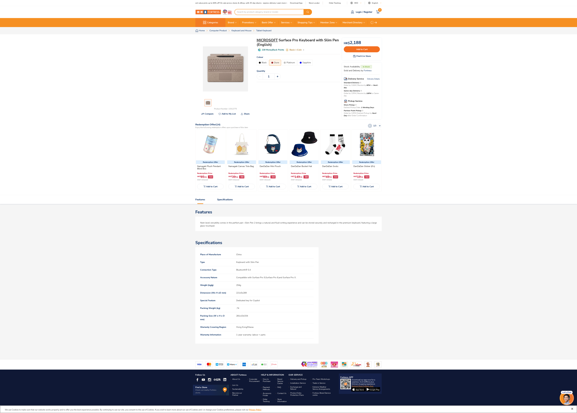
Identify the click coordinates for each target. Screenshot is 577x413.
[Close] (572, 408)
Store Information (282, 400)
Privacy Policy (255, 409)
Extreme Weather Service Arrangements (321, 388)
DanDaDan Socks (330, 166)
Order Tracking (335, 3)
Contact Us (281, 393)
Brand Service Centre (280, 381)
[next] (376, 22)
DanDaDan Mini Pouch (270, 166)
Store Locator (314, 3)
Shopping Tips (305, 22)
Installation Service (298, 383)
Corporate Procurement (254, 380)
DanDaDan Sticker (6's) (364, 166)
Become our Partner (237, 394)
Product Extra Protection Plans (297, 394)
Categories (212, 22)
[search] (308, 12)
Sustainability (237, 389)
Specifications (225, 199)
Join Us (235, 385)
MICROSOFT (267, 40)
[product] (210, 144)
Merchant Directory (352, 22)
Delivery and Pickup (298, 379)
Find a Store (201, 387)
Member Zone (327, 22)
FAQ (279, 387)
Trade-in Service (319, 383)
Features (200, 199)
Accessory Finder (267, 394)
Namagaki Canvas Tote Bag (241, 166)
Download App (296, 3)
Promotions (248, 22)
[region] (288, 409)
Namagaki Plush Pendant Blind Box (209, 167)
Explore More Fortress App (362, 386)
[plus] (278, 76)
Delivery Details (373, 79)
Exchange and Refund (296, 388)
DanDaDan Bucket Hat (301, 166)
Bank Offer (267, 22)
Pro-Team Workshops (321, 379)
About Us (236, 379)
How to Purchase (266, 380)
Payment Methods (266, 388)
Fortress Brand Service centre (322, 394)
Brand (231, 22)
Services (285, 22)
